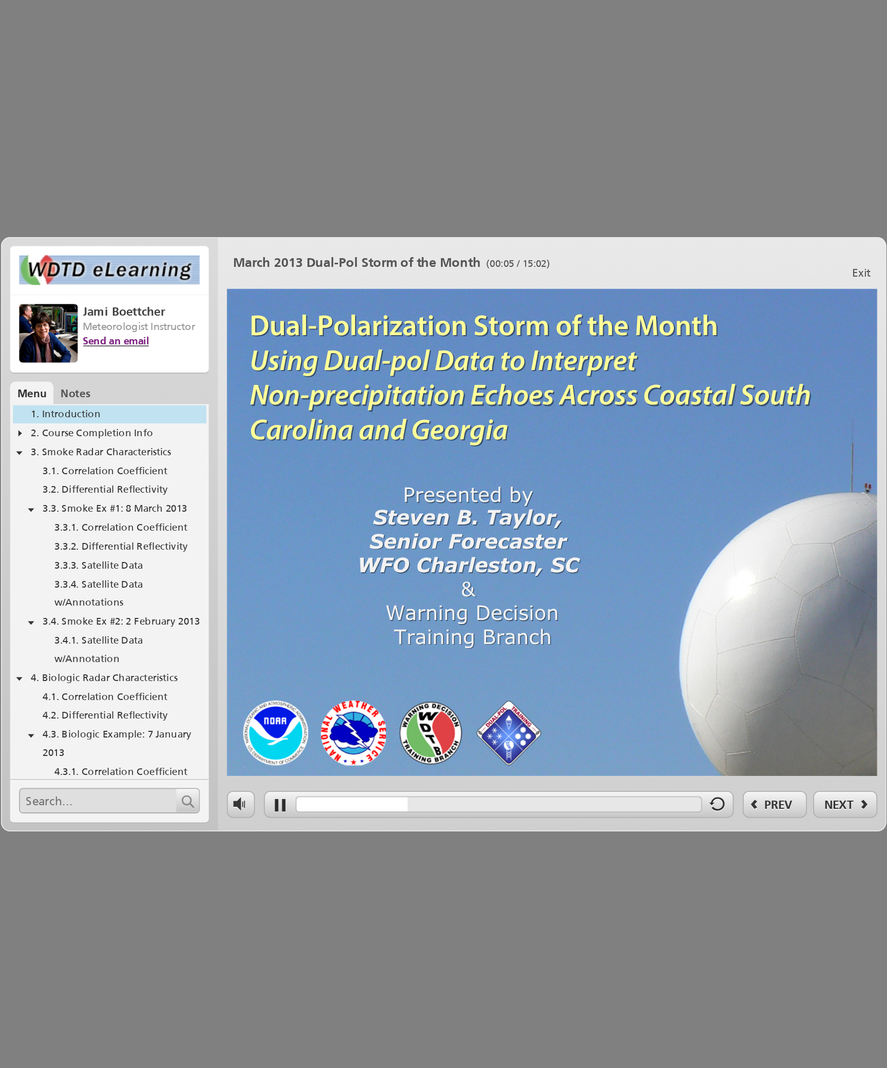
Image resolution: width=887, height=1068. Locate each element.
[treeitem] (109, 414)
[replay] (717, 807)
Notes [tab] (75, 393)
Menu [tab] (31, 393)
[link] (861, 271)
